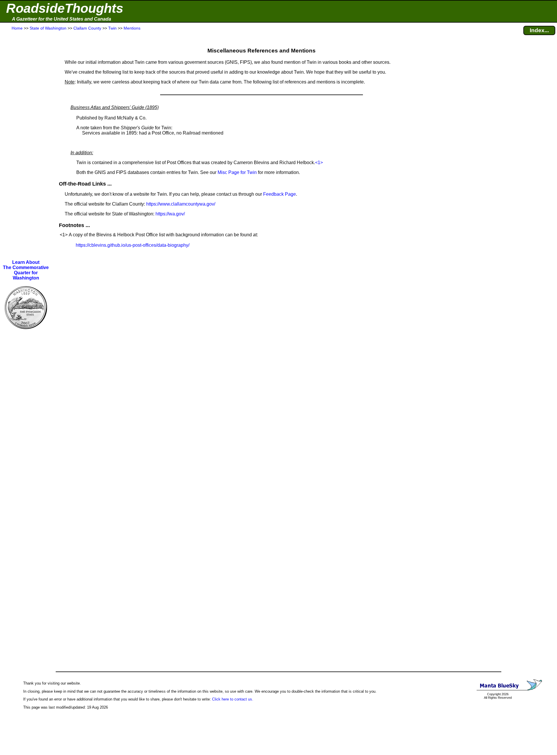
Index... (539, 30)
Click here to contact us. (232, 699)
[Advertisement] (26, 146)
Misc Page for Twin (237, 172)
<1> (319, 162)
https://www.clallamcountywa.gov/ (180, 204)
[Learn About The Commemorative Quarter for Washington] (26, 333)
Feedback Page (279, 194)
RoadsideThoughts (64, 8)
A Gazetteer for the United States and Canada (61, 19)
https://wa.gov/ (170, 213)
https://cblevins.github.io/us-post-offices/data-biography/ (132, 245)
